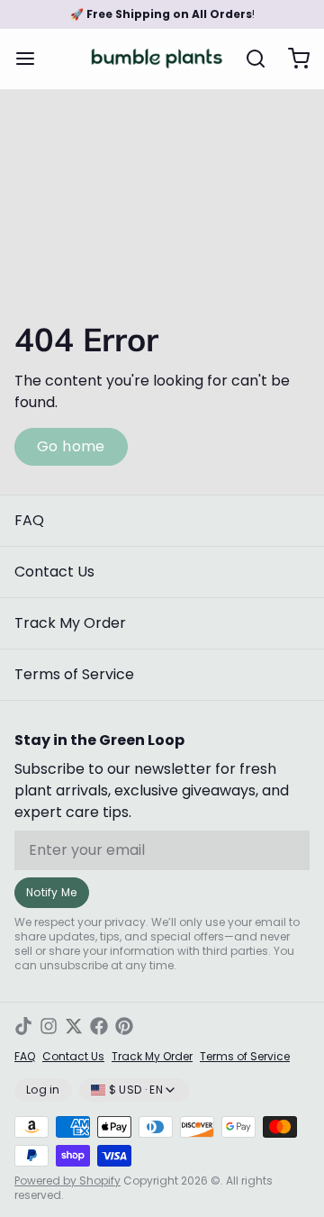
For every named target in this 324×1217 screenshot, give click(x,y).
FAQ (29, 520)
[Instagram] (49, 1026)
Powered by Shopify (67, 1180)
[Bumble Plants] (156, 58)
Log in (43, 1089)
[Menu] (32, 59)
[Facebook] (99, 1026)
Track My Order (70, 623)
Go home (71, 446)
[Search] (248, 58)
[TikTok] (23, 1026)
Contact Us (54, 571)
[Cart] (292, 59)
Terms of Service (74, 674)
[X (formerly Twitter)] (74, 1026)
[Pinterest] (124, 1026)
